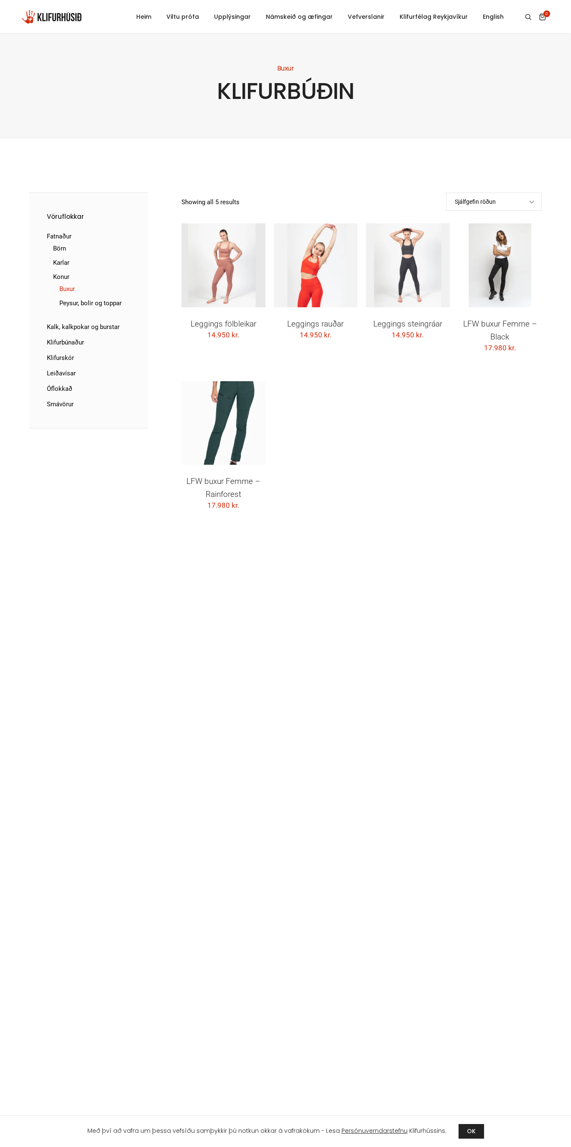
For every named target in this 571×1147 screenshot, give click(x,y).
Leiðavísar (61, 373)
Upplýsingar (232, 17)
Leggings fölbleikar (223, 324)
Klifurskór (60, 358)
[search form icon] (528, 17)
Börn (59, 248)
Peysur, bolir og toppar (90, 303)
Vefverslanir (366, 17)
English (493, 17)
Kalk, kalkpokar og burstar (83, 327)
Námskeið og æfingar (299, 17)
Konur (61, 277)
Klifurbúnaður (65, 342)
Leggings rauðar (315, 324)
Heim (143, 17)
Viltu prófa (182, 17)
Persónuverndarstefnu (375, 1131)
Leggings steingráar (407, 324)
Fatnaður (59, 236)
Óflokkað (59, 388)
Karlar (61, 262)
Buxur (67, 289)
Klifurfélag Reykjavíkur (434, 17)
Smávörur (60, 404)
